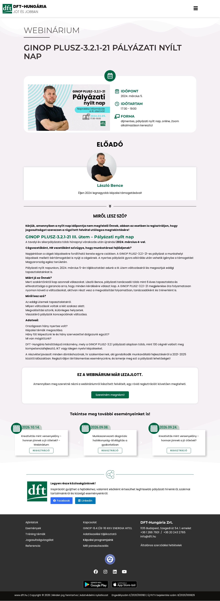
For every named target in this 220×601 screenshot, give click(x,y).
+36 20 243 (171, 532)
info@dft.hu (148, 536)
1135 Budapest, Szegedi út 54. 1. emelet (165, 528)
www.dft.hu (21, 595)
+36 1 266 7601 (149, 532)
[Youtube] (124, 571)
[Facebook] (96, 571)
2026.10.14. (31, 427)
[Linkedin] (115, 571)
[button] (195, 9)
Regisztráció (110, 450)
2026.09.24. (168, 427)
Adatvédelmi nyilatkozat (94, 595)
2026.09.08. (99, 427)
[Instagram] (105, 571)
